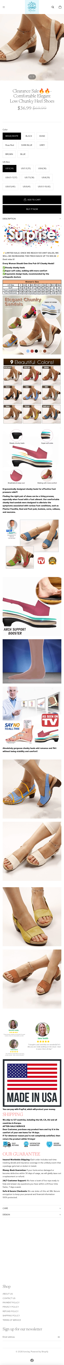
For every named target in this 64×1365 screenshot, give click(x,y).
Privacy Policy (11, 1307)
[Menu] (4, 7)
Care (5, 1208)
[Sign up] (58, 1337)
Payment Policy (11, 1302)
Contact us (9, 1298)
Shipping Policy (11, 1315)
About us (8, 1294)
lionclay (26, 1351)
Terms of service (12, 1320)
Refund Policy (11, 1311)
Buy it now (32, 209)
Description (9, 218)
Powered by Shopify (39, 1351)
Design (6, 1214)
